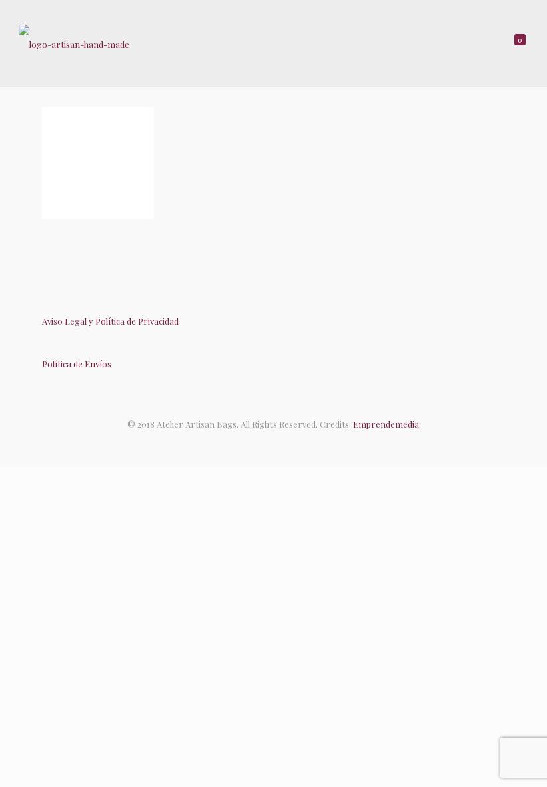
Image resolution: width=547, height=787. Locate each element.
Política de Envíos (76, 363)
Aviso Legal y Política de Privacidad (110, 321)
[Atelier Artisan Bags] (74, 43)
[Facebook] (259, 444)
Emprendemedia (386, 424)
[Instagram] (287, 444)
